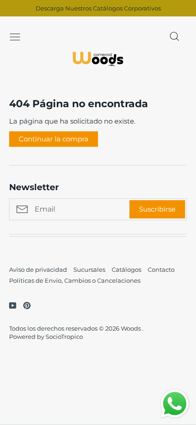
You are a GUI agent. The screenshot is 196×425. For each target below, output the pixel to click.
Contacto (161, 269)
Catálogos (126, 269)
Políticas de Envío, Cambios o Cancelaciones (74, 280)
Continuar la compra (53, 139)
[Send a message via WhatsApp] (174, 403)
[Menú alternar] (15, 36)
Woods (131, 328)
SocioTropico (64, 336)
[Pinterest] (23, 305)
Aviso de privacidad (38, 269)
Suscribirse (157, 209)
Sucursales (89, 269)
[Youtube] (9, 305)
